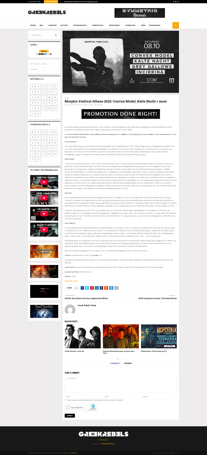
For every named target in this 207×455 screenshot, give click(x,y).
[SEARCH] (56, 35)
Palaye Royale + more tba (74, 351)
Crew (143, 25)
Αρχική (33, 25)
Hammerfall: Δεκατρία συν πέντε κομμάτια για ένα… (82, 1)
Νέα (41, 25)
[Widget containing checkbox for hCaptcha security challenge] (81, 407)
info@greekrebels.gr (108, 444)
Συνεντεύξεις (97, 25)
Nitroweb (74, 453)
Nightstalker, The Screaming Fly (154, 351)
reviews (128, 363)
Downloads (130, 25)
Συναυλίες (52, 25)
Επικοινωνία (154, 25)
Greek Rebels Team (73, 105)
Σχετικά (154, 453)
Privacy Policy (163, 453)
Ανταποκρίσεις (80, 25)
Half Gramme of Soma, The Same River (158, 298)
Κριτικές (64, 25)
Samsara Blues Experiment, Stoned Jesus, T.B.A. (119, 352)
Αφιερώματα (114, 25)
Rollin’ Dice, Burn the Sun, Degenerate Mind (86, 298)
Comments (115, 363)
